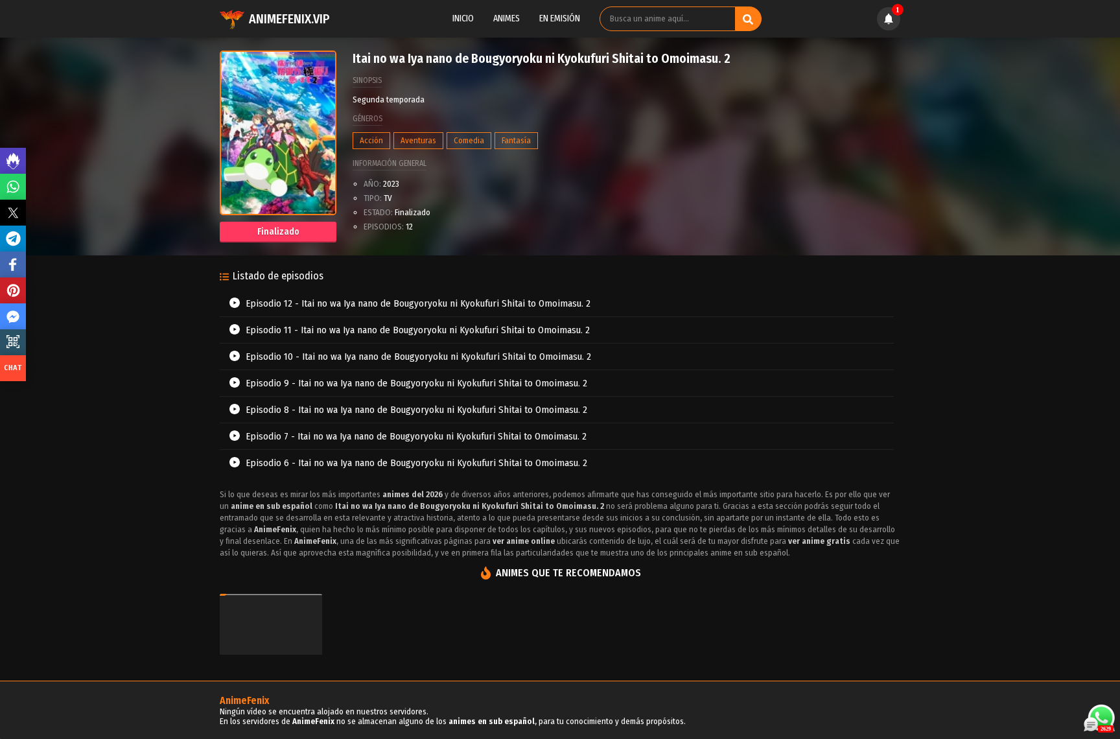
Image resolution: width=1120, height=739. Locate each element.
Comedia (469, 140)
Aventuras (418, 140)
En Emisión (559, 18)
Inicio (463, 18)
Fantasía (516, 140)
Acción (371, 140)
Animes (506, 18)
